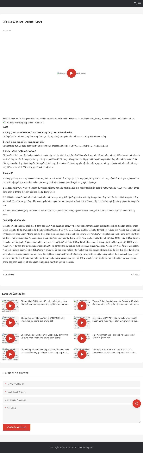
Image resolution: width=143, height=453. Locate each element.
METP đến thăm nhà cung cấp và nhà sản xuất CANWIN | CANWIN (113, 336)
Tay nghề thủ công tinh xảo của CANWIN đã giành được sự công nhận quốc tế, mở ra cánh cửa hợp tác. (115, 302)
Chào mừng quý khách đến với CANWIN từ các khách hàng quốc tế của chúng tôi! (42, 319)
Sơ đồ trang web (85, 447)
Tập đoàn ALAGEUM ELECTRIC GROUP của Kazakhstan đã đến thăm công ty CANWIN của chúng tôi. (113, 351)
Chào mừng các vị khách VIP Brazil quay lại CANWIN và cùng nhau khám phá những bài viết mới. (45, 336)
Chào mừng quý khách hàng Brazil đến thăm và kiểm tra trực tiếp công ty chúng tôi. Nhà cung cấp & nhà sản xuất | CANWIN (45, 351)
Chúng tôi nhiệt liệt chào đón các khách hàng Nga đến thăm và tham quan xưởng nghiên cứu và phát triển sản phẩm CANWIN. (44, 302)
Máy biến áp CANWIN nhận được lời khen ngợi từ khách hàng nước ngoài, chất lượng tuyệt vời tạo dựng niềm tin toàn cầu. (114, 319)
